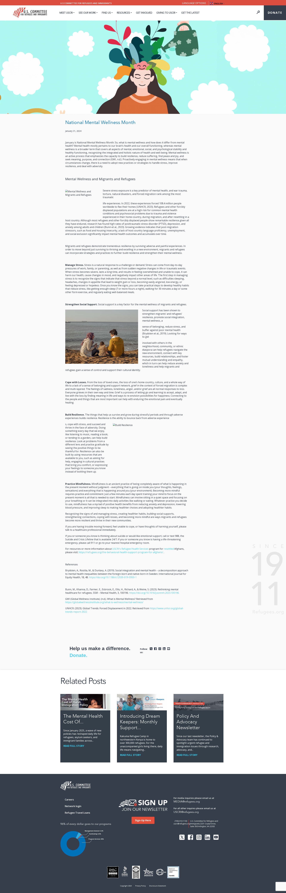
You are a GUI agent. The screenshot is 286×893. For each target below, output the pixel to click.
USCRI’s (116, 548)
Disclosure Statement (157, 886)
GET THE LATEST (190, 12)
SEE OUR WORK (87, 12)
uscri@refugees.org (182, 823)
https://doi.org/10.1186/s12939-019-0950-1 (113, 577)
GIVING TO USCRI (165, 12)
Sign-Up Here (143, 820)
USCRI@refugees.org (186, 812)
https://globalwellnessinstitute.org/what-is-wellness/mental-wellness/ (104, 602)
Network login (73, 806)
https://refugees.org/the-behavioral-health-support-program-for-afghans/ (121, 552)
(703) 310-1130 (181, 821)
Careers (69, 799)
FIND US (106, 12)
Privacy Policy (140, 886)
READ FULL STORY (73, 746)
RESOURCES (123, 12)
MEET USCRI (66, 12)
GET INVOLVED (144, 12)
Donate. (78, 655)
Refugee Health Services (135, 548)
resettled (169, 548)
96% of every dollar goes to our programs (85, 824)
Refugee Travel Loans (77, 812)
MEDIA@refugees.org (187, 801)
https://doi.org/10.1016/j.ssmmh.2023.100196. (154, 592)
